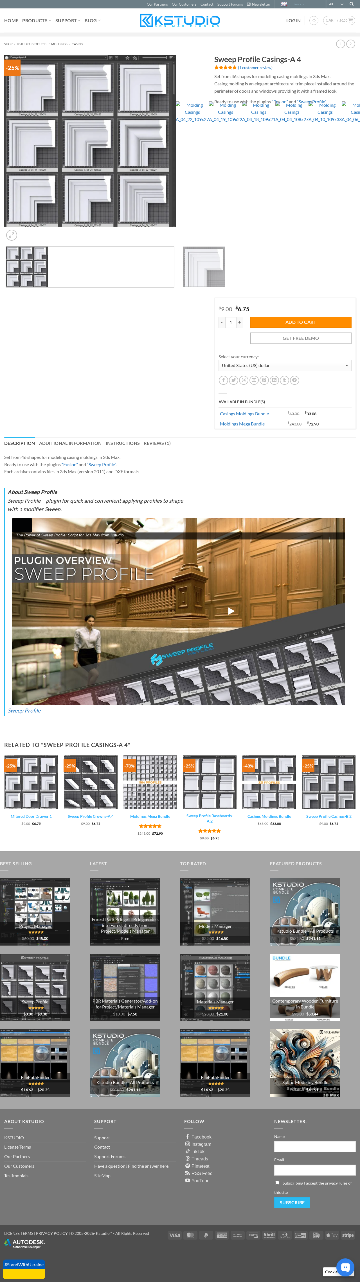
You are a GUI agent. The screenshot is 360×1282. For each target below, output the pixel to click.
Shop (8, 44)
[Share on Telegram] (294, 380)
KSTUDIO (14, 1137)
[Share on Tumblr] (284, 380)
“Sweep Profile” (311, 101)
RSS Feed (202, 1173)
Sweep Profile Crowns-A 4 (91, 816)
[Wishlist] (313, 20)
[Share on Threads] (243, 380)
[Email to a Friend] (254, 380)
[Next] (25, 232)
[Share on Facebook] (223, 380)
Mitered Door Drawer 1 (31, 816)
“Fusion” (280, 101)
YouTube (201, 1180)
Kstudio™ (104, 1233)
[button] (258, 4)
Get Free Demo (301, 338)
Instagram (201, 1144)
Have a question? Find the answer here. (131, 1166)
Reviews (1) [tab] (157, 443)
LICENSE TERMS (18, 1233)
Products (35, 20)
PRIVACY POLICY (52, 1233)
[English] (285, 4)
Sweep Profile (24, 710)
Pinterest (200, 1166)
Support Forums (230, 4)
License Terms (17, 1146)
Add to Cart (300, 322)
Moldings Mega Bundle (242, 423)
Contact (207, 4)
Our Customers (184, 4)
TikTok (198, 1151)
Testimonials (16, 1175)
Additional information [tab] (70, 443)
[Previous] (6, 418)
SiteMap (102, 1175)
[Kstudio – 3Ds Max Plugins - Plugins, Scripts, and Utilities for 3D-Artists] (180, 20)
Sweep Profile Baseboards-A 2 (209, 818)
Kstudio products (32, 44)
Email (279, 1159)
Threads (200, 1158)
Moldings (59, 44)
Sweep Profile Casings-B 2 (329, 816)
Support (66, 20)
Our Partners (157, 4)
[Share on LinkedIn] (274, 380)
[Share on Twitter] (233, 380)
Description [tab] (19, 443)
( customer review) (255, 67)
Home (11, 20)
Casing (77, 44)
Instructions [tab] (123, 443)
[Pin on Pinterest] (264, 380)
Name (279, 1136)
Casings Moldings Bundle (244, 413)
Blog (91, 20)
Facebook (202, 1136)
